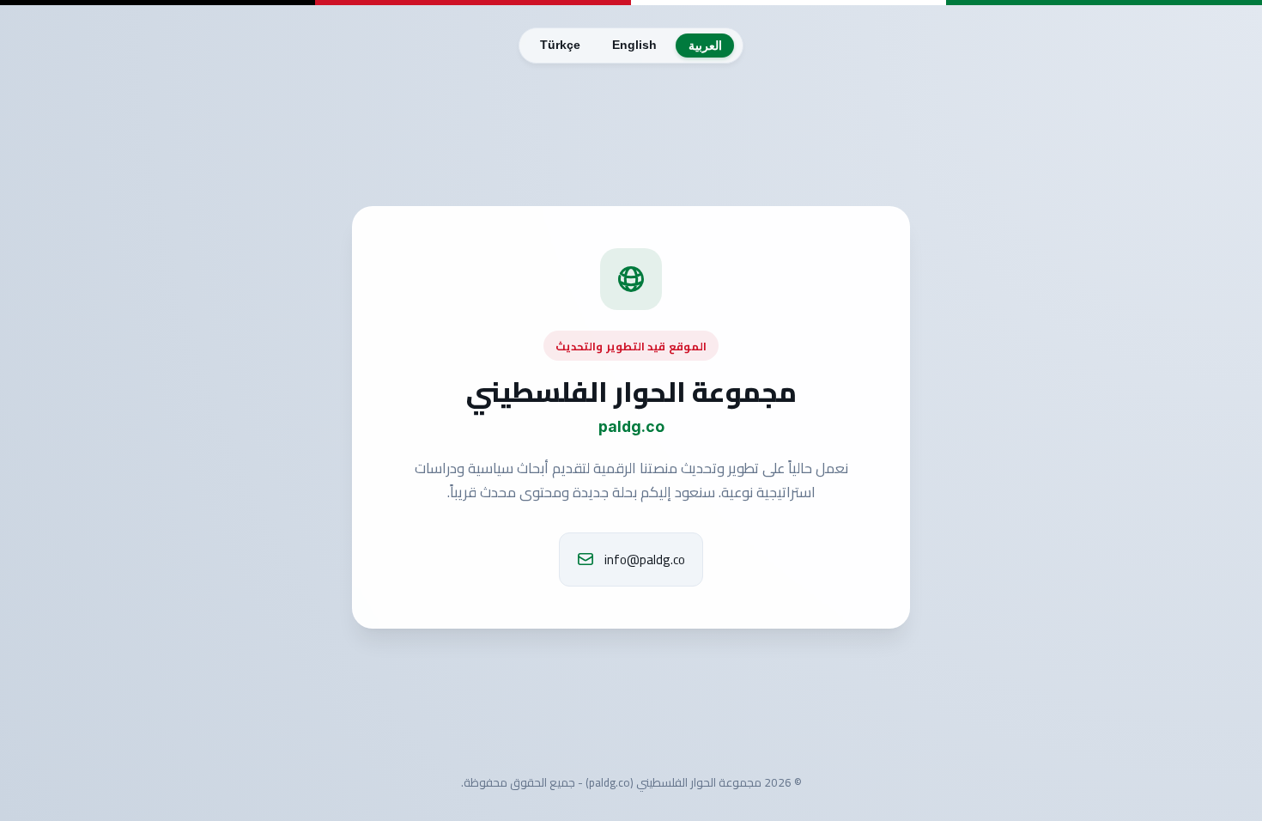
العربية (705, 46)
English (634, 45)
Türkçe (560, 45)
